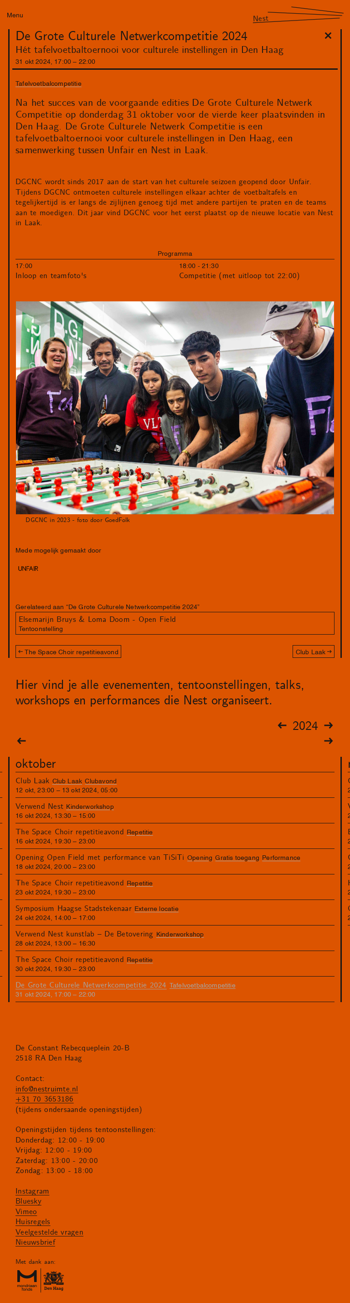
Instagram (32, 1191)
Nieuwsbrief (35, 1242)
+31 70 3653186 (44, 1099)
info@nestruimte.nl (46, 1089)
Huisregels (33, 1222)
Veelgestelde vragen (49, 1232)
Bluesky (28, 1201)
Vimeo (26, 1212)
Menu (15, 14)
